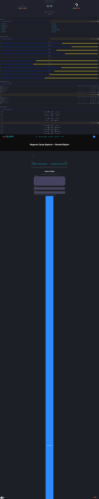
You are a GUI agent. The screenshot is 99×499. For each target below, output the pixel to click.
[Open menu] (46, 136)
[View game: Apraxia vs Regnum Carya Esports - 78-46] (49, 118)
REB (79, 96)
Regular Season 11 (52, 0)
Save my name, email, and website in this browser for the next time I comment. (45, 194)
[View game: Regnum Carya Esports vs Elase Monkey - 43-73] (49, 114)
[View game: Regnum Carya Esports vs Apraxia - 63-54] (49, 120)
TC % (92, 96)
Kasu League (10, 136)
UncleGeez (4, 31)
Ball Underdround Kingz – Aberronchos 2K (59, 163)
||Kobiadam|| (4, 25)
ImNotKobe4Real (55, 29)
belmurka (3, 27)
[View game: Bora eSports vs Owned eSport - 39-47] (49, 131)
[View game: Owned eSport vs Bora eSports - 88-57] (49, 133)
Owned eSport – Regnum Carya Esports (39, 163)
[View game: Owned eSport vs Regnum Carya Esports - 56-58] (49, 112)
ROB (84, 96)
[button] (2, 498)
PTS (77, 96)
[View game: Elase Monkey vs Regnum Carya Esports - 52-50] (49, 116)
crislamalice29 (54, 27)
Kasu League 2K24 (47, 0)
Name (35, 186)
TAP (86, 96)
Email (35, 190)
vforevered (54, 25)
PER (88, 96)
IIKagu (3, 29)
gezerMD (3, 23)
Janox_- (53, 31)
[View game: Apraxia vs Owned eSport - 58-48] (49, 127)
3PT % (97, 96)
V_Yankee (54, 23)
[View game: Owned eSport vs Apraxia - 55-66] (49, 129)
